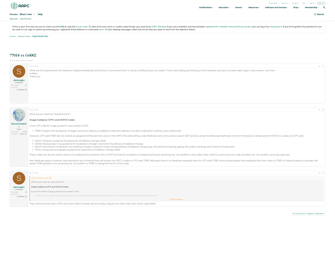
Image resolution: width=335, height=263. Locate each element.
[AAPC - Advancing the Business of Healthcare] (20, 6)
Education (224, 7)
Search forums (25, 19)
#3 (323, 173)
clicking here (275, 26)
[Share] (319, 66)
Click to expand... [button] (177, 199)
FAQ (62, 26)
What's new (26, 14)
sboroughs (16, 60)
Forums (14, 14)
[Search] (324, 7)
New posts (14, 19)
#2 (323, 110)
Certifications (205, 7)
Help (40, 14)
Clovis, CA (23, 134)
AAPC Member (159, 26)
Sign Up (321, 3)
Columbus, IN (22, 90)
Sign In (312, 3)
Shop (296, 7)
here (101, 29)
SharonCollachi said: (40, 178)
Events (238, 7)
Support (294, 3)
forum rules (82, 26)
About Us (284, 3)
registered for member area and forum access (228, 26)
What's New (273, 3)
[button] (34, 14)
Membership (311, 7)
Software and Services (276, 7)
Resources (254, 7)
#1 (323, 66)
